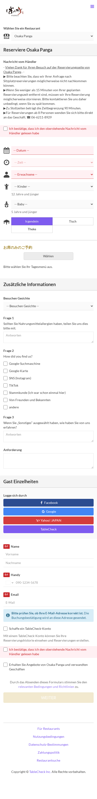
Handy (12, 575)
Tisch (72, 221)
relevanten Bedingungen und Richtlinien (46, 687)
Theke (32, 229)
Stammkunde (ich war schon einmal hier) (37, 393)
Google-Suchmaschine (24, 363)
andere (14, 407)
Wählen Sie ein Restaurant (21, 28)
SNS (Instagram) (20, 378)
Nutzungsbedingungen (48, 736)
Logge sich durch (15, 495)
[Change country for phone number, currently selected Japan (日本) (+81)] (9, 582)
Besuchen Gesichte (16, 298)
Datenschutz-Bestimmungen (48, 744)
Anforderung (12, 450)
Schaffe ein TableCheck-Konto (30, 628)
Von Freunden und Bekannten (30, 400)
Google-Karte (18, 371)
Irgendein (32, 221)
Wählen (48, 256)
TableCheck (49, 529)
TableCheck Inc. (40, 772)
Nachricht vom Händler (20, 62)
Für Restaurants (48, 728)
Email (11, 594)
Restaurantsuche (48, 760)
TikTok (13, 385)
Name (12, 546)
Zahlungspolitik (49, 752)
